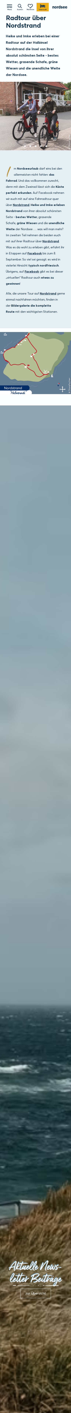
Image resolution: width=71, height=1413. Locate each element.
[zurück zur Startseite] (59, 7)
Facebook (34, 253)
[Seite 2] (30, 146)
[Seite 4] (41, 146)
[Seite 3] (35, 146)
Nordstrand (21, 205)
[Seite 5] (46, 146)
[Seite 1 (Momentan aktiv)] (25, 146)
